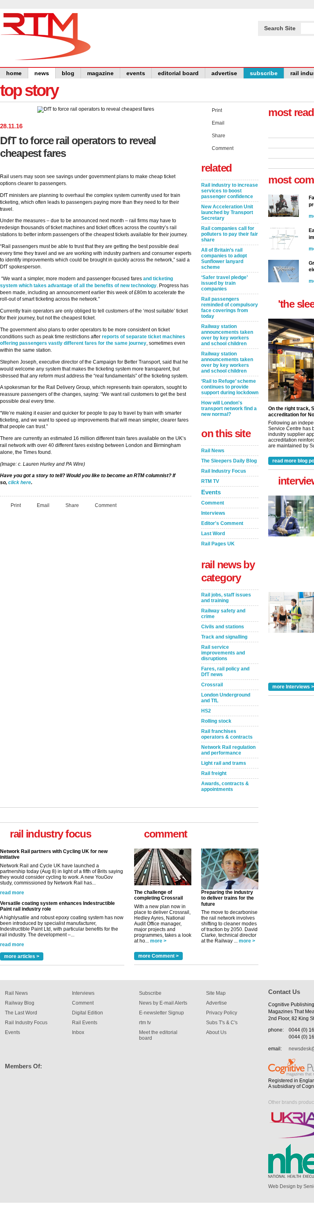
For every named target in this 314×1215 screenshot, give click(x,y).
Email (43, 505)
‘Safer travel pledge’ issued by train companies (224, 283)
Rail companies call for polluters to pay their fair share (229, 234)
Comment (106, 505)
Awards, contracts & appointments (225, 786)
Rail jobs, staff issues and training (226, 597)
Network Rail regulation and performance (228, 750)
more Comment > (158, 956)
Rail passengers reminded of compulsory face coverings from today (229, 307)
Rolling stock (216, 721)
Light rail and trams (223, 763)
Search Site (280, 28)
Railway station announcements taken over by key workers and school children (227, 335)
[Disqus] (95, 623)
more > (158, 941)
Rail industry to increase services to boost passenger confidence (229, 190)
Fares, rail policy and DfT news (225, 671)
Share (72, 505)
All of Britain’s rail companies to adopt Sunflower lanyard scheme (224, 258)
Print (16, 505)
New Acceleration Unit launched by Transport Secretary (227, 212)
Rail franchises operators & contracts (227, 734)
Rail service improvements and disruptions (223, 652)
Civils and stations (222, 627)
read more (12, 895)
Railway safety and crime (223, 613)
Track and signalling (224, 637)
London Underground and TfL (225, 698)
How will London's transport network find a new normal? (229, 408)
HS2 (206, 711)
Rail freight (214, 773)
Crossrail (212, 685)
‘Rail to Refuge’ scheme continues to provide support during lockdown (229, 386)
